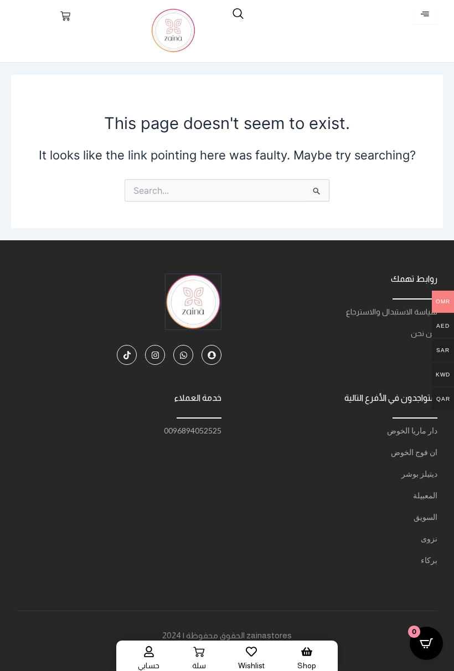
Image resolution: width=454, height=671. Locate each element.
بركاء (429, 560)
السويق (425, 517)
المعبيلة (425, 495)
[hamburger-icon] (424, 15)
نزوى (429, 538)
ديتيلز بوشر (419, 473)
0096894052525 (192, 430)
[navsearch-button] (238, 15)
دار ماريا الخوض (412, 430)
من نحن (424, 333)
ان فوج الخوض (414, 452)
